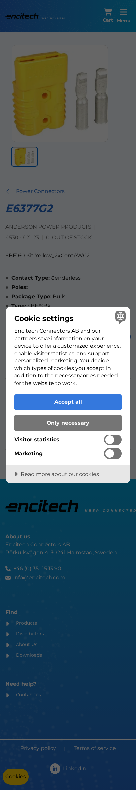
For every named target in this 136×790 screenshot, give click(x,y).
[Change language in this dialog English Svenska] (119, 317)
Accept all (68, 401)
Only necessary (68, 422)
